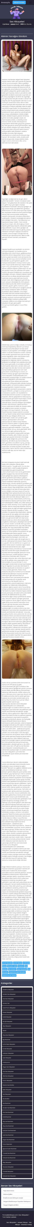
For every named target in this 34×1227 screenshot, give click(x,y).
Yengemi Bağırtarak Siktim (11, 1205)
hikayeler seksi (12, 966)
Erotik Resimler (7, 1117)
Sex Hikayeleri (7, 1094)
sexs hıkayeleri (22, 969)
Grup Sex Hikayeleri (8, 1035)
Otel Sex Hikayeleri (8, 1076)
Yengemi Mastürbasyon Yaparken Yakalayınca (17, 1201)
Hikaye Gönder (19, 2)
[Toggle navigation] (30, 2)
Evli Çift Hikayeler (7, 1021)
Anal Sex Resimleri (8, 1112)
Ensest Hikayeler (7, 1012)
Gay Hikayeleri (7, 1026)
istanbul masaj (26, 1225)
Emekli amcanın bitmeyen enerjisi (13, 1198)
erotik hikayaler (7, 963)
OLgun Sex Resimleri (9, 1139)
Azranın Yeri (6, 1003)
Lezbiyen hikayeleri (8, 1053)
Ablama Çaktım (7, 1194)
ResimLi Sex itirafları (8, 1085)
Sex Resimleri (7, 1103)
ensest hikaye (23, 1222)
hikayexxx (21, 966)
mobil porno (6, 1062)
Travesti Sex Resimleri (9, 1153)
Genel (4, 1030)
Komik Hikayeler (7, 1049)
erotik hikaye (18, 963)
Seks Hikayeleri (7, 1089)
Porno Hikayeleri (7, 1080)
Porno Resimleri (7, 1144)
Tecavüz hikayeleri (8, 1167)
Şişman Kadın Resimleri (9, 1148)
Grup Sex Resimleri (8, 1126)
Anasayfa (5, 2)
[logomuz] (17, 12)
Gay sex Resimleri (8, 1121)
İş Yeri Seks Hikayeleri (9, 1044)
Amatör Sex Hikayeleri (9, 994)
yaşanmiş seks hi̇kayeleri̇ (17, 972)
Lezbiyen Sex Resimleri (9, 1130)
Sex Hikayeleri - (12, 1222)
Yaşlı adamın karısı (8, 1190)
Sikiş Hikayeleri (7, 1162)
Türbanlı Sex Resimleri (9, 1158)
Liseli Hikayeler (7, 1058)
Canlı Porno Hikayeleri (9, 1008)
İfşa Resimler (6, 1039)
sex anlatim (12, 969)
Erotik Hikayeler (7, 1017)
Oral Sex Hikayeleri (8, 1071)
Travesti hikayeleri (8, 1171)
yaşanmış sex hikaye (9, 975)
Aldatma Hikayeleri (8, 989)
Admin (13, 24)
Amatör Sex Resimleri (9, 1108)
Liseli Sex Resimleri (8, 1135)
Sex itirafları (6, 1098)
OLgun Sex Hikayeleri (9, 1067)
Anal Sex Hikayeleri (8, 999)
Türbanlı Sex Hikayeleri (9, 1176)
